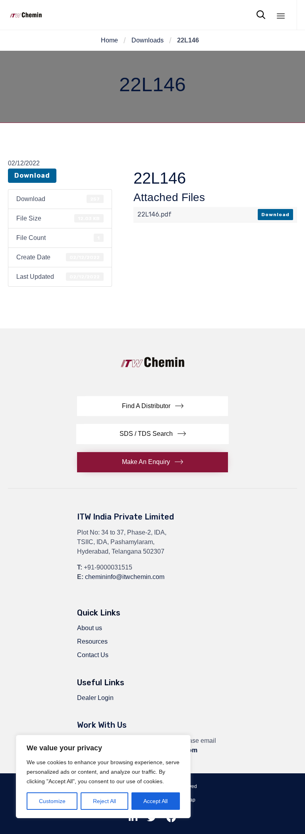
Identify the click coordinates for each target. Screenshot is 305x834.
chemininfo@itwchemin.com (124, 576)
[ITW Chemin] (26, 15)
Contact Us (92, 655)
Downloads (147, 40)
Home (109, 40)
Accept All (155, 801)
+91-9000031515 (108, 567)
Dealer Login (95, 697)
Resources (92, 641)
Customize (52, 801)
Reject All (104, 801)
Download (32, 175)
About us (89, 628)
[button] (152, 406)
